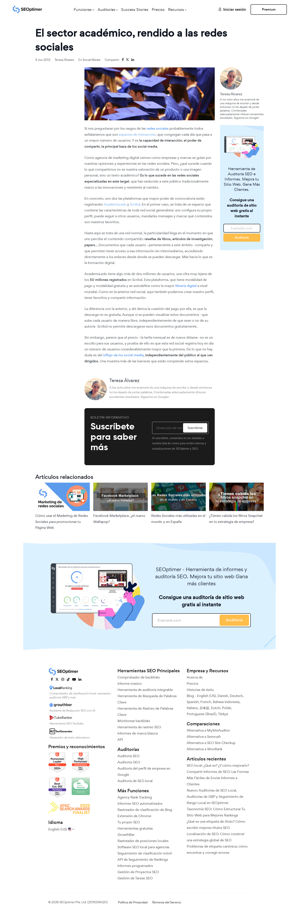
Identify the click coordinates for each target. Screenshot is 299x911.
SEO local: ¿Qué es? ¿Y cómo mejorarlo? (218, 765)
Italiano (192, 708)
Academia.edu (115, 204)
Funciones (83, 9)
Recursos (176, 9)
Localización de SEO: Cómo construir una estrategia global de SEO (215, 837)
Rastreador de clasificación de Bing (144, 809)
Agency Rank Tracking (134, 797)
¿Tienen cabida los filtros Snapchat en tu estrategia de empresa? (235, 518)
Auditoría (242, 237)
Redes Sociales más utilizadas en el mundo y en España (178, 518)
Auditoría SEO (128, 756)
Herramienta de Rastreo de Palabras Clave (145, 711)
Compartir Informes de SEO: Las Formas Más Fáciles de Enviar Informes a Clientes (218, 777)
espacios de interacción (137, 134)
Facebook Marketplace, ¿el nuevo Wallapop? (119, 518)
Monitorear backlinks (133, 721)
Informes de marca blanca (137, 733)
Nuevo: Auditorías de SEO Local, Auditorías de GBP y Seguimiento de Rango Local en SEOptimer (215, 796)
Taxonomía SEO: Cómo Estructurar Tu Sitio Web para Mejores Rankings (216, 812)
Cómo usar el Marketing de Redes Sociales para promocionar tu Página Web (61, 521)
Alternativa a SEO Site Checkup (211, 743)
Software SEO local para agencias (143, 847)
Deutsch (236, 696)
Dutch (215, 708)
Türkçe (223, 714)
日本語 (204, 708)
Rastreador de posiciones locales (143, 841)
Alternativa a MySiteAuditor (208, 730)
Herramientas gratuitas (135, 828)
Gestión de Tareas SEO (135, 878)
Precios (158, 9)
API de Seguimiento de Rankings (142, 859)
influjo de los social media (123, 355)
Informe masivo (129, 683)
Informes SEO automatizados (139, 803)
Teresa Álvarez (64, 60)
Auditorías (106, 9)
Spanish (193, 702)
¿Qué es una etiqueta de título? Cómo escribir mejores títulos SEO (216, 824)
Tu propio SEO (128, 822)
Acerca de (195, 677)
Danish (223, 696)
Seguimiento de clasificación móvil (144, 853)
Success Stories (134, 9)
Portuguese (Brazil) (201, 714)
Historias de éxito (200, 689)
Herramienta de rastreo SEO (139, 727)
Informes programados (135, 865)
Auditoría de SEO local (135, 781)
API (120, 739)
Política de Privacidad (133, 902)
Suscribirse (195, 428)
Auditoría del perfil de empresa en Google (143, 771)
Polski (226, 708)
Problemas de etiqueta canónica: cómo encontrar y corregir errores (217, 849)
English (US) (206, 696)
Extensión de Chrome (134, 816)
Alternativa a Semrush (204, 736)
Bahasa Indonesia (226, 702)
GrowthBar (125, 834)
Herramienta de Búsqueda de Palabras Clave (147, 699)
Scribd (135, 204)
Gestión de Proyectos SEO (138, 872)
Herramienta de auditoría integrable (145, 689)
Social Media (91, 60)
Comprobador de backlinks (138, 677)
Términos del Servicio (166, 902)
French (205, 702)
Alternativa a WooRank (204, 749)
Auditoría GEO (128, 762)
